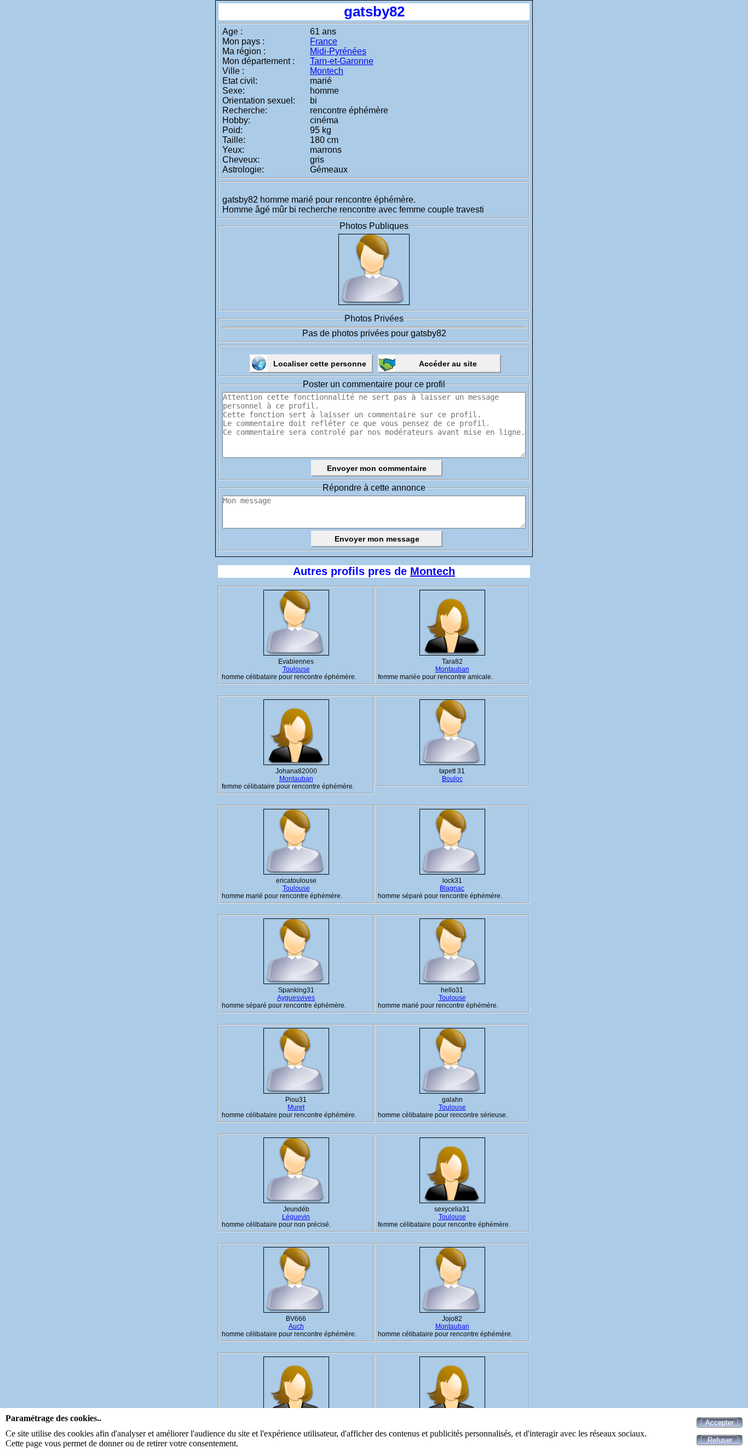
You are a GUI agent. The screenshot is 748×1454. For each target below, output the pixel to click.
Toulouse (296, 669)
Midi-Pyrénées (338, 51)
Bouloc (452, 779)
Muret (295, 1107)
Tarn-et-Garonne (341, 61)
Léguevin (296, 1217)
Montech (326, 71)
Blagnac (452, 888)
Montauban (452, 669)
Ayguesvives (296, 998)
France (323, 41)
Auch (296, 1326)
